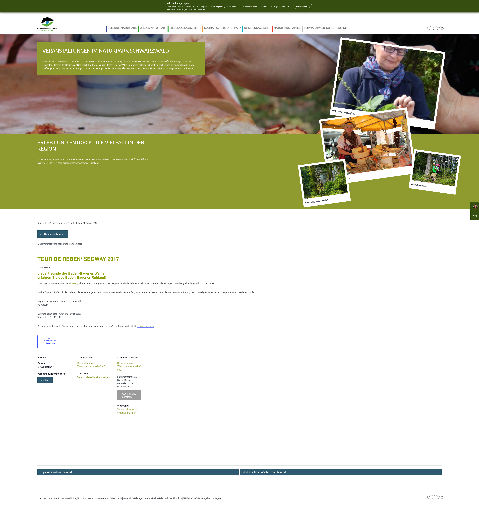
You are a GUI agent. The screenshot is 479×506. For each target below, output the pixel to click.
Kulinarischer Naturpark (222, 27)
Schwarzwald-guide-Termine (325, 27)
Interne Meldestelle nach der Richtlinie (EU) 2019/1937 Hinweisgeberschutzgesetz (184, 498)
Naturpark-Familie (287, 27)
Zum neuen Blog (303, 6)
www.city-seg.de (145, 326)
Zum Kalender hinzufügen (50, 341)
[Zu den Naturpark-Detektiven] (474, 206)
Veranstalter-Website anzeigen (93, 377)
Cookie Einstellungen (133, 498)
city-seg (73, 283)
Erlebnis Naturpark (122, 27)
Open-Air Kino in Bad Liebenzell (57, 472)
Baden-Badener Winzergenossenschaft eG (129, 366)
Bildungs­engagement (185, 27)
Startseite (42, 223)
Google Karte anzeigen (129, 395)
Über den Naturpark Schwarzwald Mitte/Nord (59, 498)
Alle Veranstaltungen (53, 234)
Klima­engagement (257, 27)
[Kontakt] (475, 215)
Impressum (88, 498)
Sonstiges (45, 379)
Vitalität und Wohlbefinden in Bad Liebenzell (264, 472)
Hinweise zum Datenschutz (108, 498)
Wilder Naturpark (153, 27)
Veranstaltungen (57, 223)
